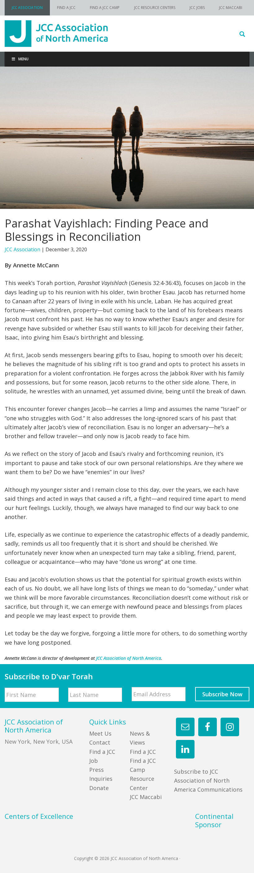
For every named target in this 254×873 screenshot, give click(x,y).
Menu (23, 59)
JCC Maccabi (146, 797)
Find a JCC (143, 751)
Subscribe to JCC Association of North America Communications (208, 780)
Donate (99, 788)
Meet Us (100, 733)
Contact (99, 742)
